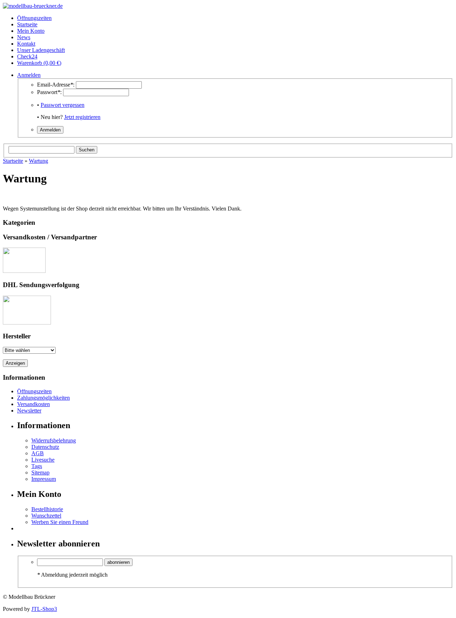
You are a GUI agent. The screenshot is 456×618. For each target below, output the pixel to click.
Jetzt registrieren (82, 117)
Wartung (38, 161)
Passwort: (49, 92)
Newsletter (29, 410)
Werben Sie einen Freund (59, 522)
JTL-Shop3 (44, 609)
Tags (36, 466)
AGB (37, 453)
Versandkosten (33, 404)
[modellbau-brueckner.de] (33, 6)
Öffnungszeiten (34, 391)
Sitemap (40, 472)
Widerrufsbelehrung (53, 440)
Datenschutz (45, 447)
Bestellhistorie (47, 509)
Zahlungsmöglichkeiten (43, 398)
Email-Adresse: (55, 85)
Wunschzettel (46, 516)
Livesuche (43, 460)
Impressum (43, 479)
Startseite (13, 161)
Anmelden (29, 75)
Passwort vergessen (62, 105)
